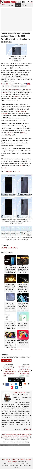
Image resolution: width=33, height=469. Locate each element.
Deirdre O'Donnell (6, 84)
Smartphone (23, 86)
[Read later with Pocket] (29, 384)
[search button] (27, 2)
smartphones (5, 92)
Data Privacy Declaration (23, 459)
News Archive (15, 436)
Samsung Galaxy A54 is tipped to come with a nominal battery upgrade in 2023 (10, 371)
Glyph (10, 135)
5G (3, 86)
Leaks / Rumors (14, 86)
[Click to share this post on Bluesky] (16, 384)
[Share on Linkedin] (16, 387)
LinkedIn (28, 429)
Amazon (17, 171)
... (30, 5)
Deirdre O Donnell (19, 393)
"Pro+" (16, 96)
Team (13, 459)
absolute (11, 90)
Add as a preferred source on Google (18, 379)
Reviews (10, 5)
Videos (25, 5)
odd (5, 168)
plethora (16, 90)
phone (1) (24, 133)
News (18, 5)
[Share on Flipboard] (12, 387)
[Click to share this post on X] (20, 384)
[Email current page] (21, 387)
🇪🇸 (29, 84)
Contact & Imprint (6, 459)
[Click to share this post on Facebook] (7, 384)
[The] (16, 49)
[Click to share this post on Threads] (11, 384)
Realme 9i (9, 171)
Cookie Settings (12, 462)
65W (21, 166)
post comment (6, 361)
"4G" (10, 96)
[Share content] (3, 384)
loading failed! (4, 445)
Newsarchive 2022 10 (25, 436)
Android (7, 86)
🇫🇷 (27, 84)
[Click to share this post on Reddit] (24, 384)
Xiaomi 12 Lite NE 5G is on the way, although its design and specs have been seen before (23, 371)
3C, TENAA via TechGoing (9, 248)
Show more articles (16, 350)
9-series (28, 90)
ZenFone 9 (10, 133)
